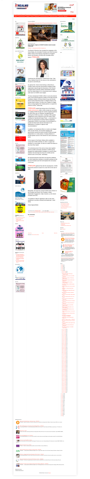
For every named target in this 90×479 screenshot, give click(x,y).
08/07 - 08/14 (64, 352)
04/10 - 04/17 (64, 374)
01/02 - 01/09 (64, 392)
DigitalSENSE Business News (65, 223)
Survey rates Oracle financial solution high (67, 257)
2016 (62, 400)
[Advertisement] (42, 224)
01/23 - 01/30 (64, 388)
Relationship (37, 16)
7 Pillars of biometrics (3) (64, 205)
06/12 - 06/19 (64, 362)
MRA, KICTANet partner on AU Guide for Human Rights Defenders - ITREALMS (69, 245)
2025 (62, 266)
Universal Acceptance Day (44, 16)
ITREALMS (35, 57)
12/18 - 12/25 (64, 272)
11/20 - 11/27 (64, 333)
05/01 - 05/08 (64, 370)
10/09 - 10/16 (64, 340)
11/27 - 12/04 (64, 331)
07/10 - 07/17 (64, 357)
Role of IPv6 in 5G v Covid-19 (20, 217)
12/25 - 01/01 (64, 271)
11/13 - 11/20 (64, 334)
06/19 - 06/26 (64, 361)
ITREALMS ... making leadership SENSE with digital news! (37, 48)
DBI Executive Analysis (53, 16)
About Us (19, 14)
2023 (62, 268)
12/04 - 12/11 (64, 330)
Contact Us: (54, 14)
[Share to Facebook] (47, 210)
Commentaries (42, 14)
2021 (62, 393)
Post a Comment (31, 216)
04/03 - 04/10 (64, 375)
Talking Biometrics (35, 14)
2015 (62, 401)
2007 (62, 411)
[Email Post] (43, 210)
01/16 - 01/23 (64, 389)
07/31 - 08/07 (64, 353)
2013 (62, 404)
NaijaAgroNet (60, 14)
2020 (62, 395)
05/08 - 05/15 (64, 369)
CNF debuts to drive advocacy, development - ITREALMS (66, 315)
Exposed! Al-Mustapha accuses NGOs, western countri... (67, 305)
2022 (62, 270)
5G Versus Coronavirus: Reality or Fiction (19, 219)
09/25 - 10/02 (64, 343)
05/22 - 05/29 (64, 366)
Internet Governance (22, 16)
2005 (62, 414)
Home (15, 14)
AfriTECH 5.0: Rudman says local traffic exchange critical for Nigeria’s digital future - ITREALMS (34, 463)
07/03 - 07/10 (64, 358)
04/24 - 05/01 (64, 371)
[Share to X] (46, 210)
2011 (62, 406)
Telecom (32, 16)
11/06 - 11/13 (64, 335)
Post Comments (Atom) (35, 234)
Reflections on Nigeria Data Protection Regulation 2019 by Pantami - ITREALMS (32, 454)
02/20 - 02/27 (64, 383)
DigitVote (27, 16)
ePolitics (23, 14)
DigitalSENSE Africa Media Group (66, 225)
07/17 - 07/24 (64, 356)
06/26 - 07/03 (64, 360)
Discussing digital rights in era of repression (26, 435)
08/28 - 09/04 (64, 348)
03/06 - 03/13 (64, 380)
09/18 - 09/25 (64, 344)
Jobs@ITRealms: (66, 14)
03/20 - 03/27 (64, 378)
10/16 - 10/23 (64, 339)
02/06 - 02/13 (64, 385)
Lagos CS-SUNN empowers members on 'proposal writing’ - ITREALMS (30, 449)
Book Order (72, 14)
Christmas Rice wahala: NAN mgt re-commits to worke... (67, 274)
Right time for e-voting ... (23, 430)
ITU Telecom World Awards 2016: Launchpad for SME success (20, 261)
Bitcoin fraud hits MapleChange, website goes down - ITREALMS (69, 238)
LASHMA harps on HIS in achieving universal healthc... (67, 282)
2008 (62, 410)
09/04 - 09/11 (64, 347)
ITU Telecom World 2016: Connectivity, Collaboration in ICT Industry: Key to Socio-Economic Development (20, 255)
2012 (62, 405)
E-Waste (16, 16)
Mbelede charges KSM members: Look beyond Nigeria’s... (67, 307)
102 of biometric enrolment (65, 203)
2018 (62, 397)
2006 (62, 413)
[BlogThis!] (45, 210)
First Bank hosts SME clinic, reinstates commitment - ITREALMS (69, 252)
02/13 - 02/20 (64, 384)
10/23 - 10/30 (64, 338)
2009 (62, 409)
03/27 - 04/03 (64, 376)
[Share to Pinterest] (48, 210)
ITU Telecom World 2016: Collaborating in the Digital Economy (20, 258)
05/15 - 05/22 (64, 367)
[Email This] (44, 210)
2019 (62, 396)
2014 (62, 402)
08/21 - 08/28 (64, 349)
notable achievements (33, 110)
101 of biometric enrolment (65, 204)
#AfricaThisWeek (48, 14)
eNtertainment (28, 14)
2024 (62, 267)
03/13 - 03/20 (64, 379)
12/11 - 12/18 (64, 329)
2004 (62, 415)
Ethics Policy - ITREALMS (63, 16)
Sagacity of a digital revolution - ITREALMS (68, 319)
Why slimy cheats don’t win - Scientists (25, 444)
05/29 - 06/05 (64, 365)
